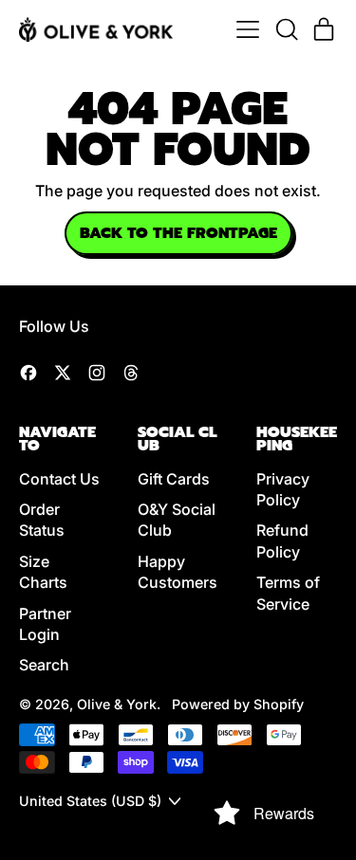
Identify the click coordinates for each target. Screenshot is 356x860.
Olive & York (117, 704)
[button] (285, 29)
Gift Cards (174, 478)
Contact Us (59, 478)
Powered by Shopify (238, 704)
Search (44, 664)
